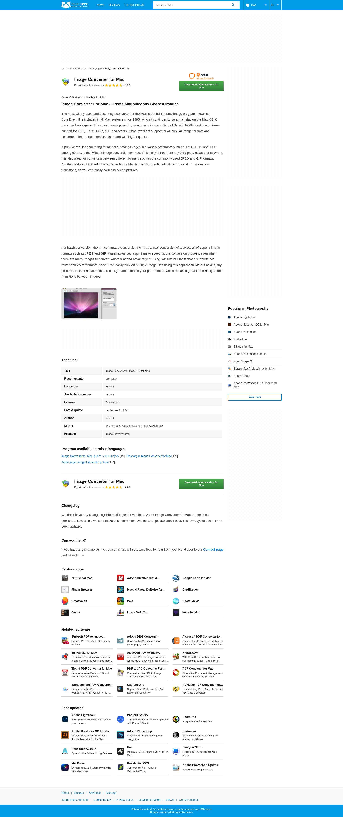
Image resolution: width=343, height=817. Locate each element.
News (100, 5)
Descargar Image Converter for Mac (149, 456)
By (80, 85)
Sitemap (111, 792)
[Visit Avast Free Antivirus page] (201, 76)
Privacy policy (124, 799)
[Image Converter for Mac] (65, 82)
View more (254, 397)
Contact (79, 792)
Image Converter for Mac (99, 79)
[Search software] (233, 5)
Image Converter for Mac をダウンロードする (90, 456)
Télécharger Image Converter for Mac (85, 462)
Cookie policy (102, 799)
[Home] (62, 68)
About (65, 792)
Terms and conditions (74, 799)
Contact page (213, 549)
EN (272, 4)
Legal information (149, 799)
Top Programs (134, 5)
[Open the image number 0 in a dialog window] (89, 303)
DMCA (169, 799)
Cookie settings (189, 799)
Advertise (95, 792)
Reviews (114, 5)
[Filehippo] (74, 5)
